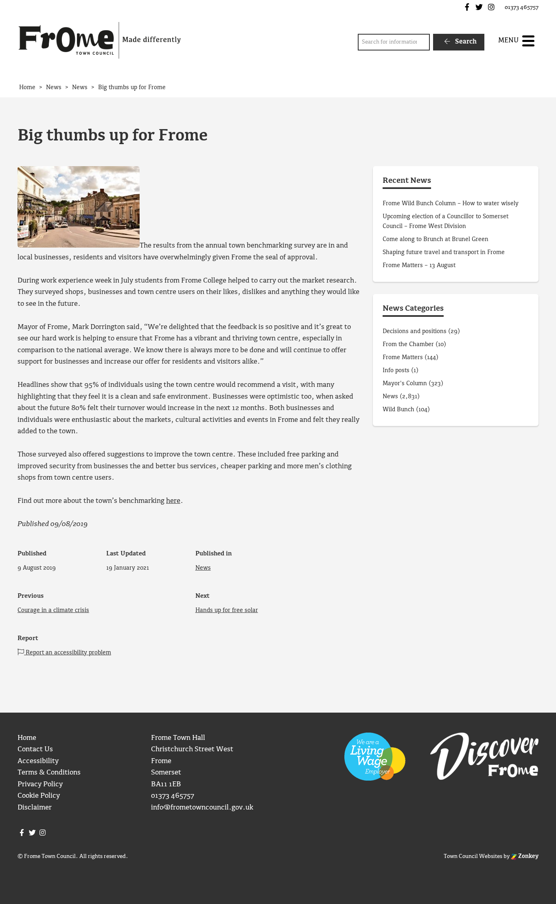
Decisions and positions (415, 331)
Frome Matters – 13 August (419, 265)
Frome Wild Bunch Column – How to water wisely (451, 203)
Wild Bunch (398, 409)
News (203, 568)
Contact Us (35, 749)
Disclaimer (35, 808)
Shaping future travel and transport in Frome (444, 252)
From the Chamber (408, 344)
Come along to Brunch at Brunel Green (436, 239)
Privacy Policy (40, 784)
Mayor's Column (405, 383)
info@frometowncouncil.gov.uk (202, 808)
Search (465, 41)
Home (27, 738)
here (173, 501)
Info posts (396, 370)
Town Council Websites (473, 856)
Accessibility (38, 761)
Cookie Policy (39, 796)
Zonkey (527, 856)
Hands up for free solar (226, 610)
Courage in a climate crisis (53, 610)
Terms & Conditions (49, 773)
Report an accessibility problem (67, 652)
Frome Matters (403, 357)
